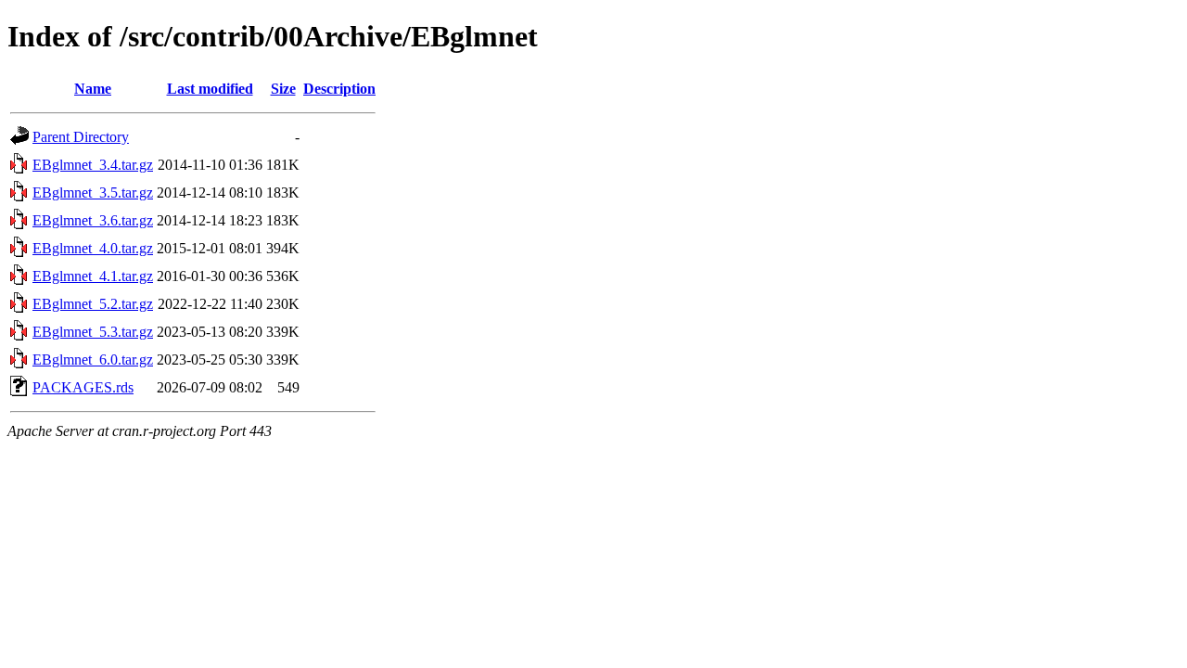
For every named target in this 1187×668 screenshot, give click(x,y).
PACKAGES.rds (83, 387)
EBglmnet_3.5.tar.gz (92, 192)
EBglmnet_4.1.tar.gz (92, 276)
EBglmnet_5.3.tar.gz (92, 332)
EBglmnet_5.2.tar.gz (92, 304)
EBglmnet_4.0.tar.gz (92, 248)
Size (283, 88)
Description (339, 88)
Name (92, 88)
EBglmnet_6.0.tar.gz (92, 359)
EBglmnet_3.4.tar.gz (92, 165)
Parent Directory (80, 137)
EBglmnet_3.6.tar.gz (92, 220)
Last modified (210, 88)
